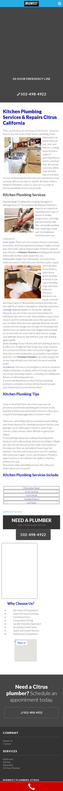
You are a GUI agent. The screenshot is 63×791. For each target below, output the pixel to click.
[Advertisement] (31, 40)
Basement (8, 765)
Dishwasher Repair (31, 488)
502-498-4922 (33, 534)
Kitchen (7, 762)
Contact (7, 743)
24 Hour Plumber (11, 767)
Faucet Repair (31, 495)
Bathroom (8, 759)
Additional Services (12, 511)
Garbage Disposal (31, 499)
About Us (8, 740)
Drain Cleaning (31, 491)
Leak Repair (31, 502)
